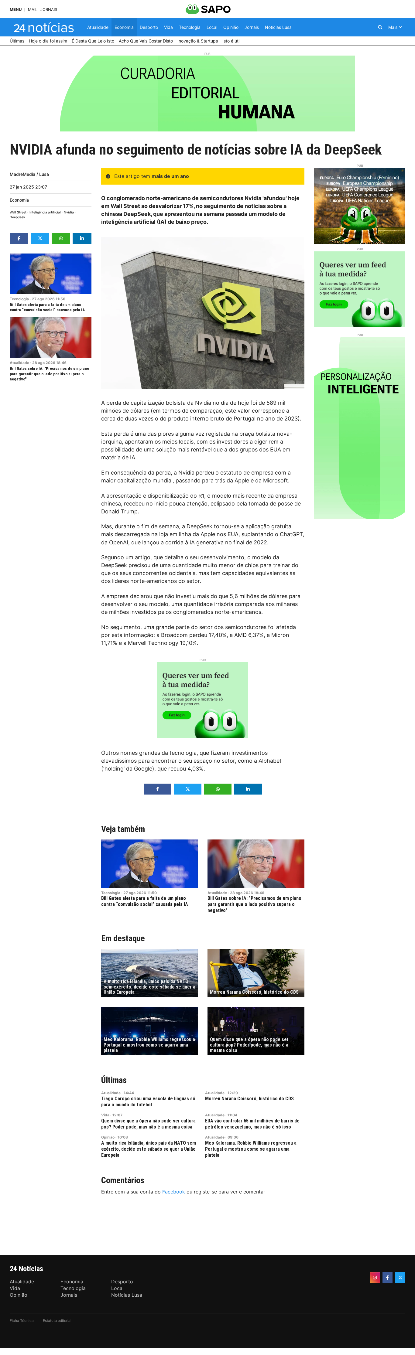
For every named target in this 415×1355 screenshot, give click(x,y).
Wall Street (18, 212)
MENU (16, 10)
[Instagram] (375, 1277)
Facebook (173, 1192)
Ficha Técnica (22, 1320)
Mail (32, 10)
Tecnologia (19, 299)
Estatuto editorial (57, 1320)
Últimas (114, 1080)
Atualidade (19, 362)
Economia (19, 200)
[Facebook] (387, 1277)
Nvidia (69, 212)
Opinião (108, 1137)
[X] (400, 1277)
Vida (105, 1115)
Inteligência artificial (45, 212)
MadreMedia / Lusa (29, 174)
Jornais (48, 10)
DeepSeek (17, 217)
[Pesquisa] (380, 27)
